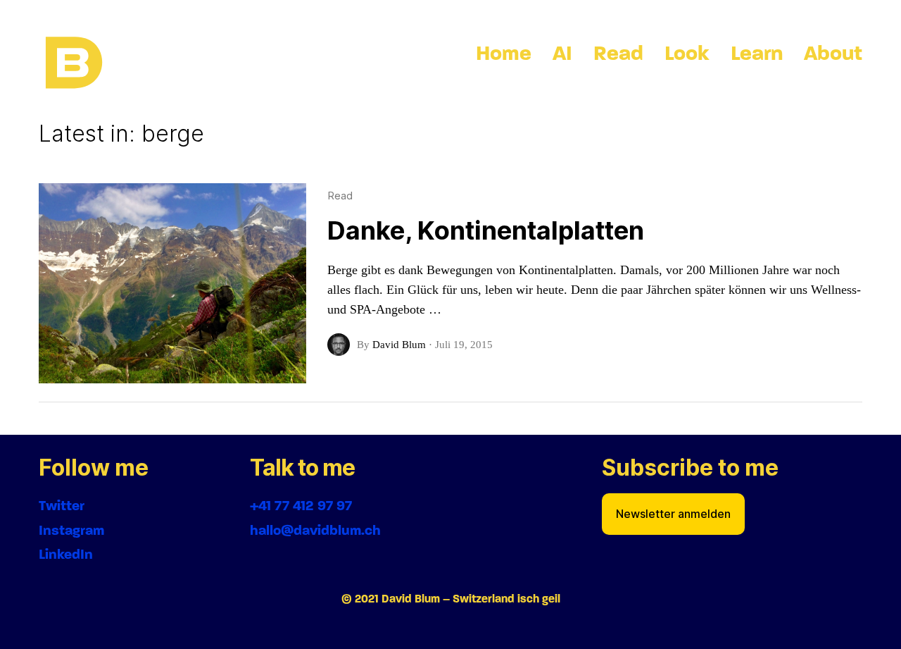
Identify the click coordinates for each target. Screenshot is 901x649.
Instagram (71, 530)
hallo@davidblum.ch (315, 530)
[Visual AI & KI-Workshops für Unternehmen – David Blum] (74, 63)
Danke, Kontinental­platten (485, 230)
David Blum (399, 344)
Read (340, 195)
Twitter (61, 505)
